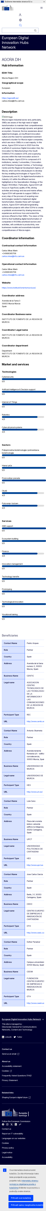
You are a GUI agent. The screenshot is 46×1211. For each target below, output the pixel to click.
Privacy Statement (10, 1080)
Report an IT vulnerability (12, 1133)
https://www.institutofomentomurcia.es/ (19, 288)
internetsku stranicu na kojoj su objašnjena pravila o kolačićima (23, 1184)
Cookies (5, 1143)
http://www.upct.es (35, 865)
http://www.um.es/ (35, 792)
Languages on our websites (13, 1138)
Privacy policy (8, 1148)
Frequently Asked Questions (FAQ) (17, 1075)
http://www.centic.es (36, 721)
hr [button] (20, 20)
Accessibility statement (11, 1066)
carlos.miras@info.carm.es (13, 256)
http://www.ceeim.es (35, 1003)
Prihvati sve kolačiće (21, 1198)
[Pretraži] (35, 30)
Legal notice (7, 1152)
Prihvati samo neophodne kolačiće (27, 1205)
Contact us (6, 1129)
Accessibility (7, 1157)
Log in (20, 14)
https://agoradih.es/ (10, 98)
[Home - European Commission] (7, 7)
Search (20, 25)
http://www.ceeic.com (36, 933)
